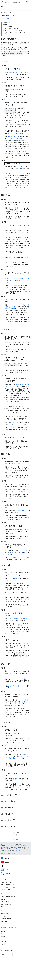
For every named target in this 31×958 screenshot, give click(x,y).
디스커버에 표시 (23, 679)
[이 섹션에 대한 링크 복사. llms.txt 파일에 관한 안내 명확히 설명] (6, 228)
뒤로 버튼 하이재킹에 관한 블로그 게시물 (18, 557)
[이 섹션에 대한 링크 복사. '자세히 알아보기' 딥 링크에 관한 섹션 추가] (8, 508)
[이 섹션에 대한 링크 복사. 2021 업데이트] (16, 820)
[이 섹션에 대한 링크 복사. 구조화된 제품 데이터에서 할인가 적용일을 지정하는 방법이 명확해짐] (25, 133)
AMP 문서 (21, 169)
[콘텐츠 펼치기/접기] (11, 23)
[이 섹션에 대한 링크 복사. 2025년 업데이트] (18, 795)
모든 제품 (3, 944)
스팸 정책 (9, 422)
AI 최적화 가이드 (19, 233)
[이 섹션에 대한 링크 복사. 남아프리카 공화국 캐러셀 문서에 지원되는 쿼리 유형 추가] (18, 751)
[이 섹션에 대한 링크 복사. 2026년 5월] (12, 330)
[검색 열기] (24, 2)
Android (3, 931)
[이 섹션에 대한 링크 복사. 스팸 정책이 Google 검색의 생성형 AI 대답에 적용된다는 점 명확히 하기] (27, 419)
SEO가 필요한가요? (9, 309)
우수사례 (3, 906)
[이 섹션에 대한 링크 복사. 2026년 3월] (12, 565)
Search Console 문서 (6, 904)
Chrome (3, 934)
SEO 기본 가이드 (5, 899)
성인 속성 (15, 370)
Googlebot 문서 (8, 705)
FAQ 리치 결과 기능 (12, 257)
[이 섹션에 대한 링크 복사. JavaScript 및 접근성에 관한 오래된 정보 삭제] (12, 616)
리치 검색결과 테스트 (6, 916)
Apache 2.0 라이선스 (7, 847)
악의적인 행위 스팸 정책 (16, 552)
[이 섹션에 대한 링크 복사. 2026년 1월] (11, 723)
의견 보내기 (6, 18)
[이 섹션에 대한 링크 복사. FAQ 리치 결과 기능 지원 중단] (25, 438)
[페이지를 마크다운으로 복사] (18, 39)
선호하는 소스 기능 (12, 467)
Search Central (18, 2)
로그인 (27, 2)
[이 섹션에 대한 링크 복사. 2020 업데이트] (16, 827)
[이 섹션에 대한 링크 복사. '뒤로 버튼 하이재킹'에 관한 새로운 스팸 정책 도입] (14, 547)
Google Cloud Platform (7, 939)
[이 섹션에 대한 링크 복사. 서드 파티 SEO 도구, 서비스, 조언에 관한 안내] (10, 302)
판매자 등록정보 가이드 (13, 136)
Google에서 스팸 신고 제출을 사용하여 (17, 529)
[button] (15, 795)
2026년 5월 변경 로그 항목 (14, 262)
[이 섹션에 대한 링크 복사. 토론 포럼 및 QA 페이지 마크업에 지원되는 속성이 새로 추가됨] (21, 575)
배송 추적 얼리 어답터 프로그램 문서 (17, 72)
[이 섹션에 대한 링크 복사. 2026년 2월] (12, 664)
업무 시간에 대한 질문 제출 (7, 884)
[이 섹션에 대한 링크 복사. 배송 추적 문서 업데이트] (21, 69)
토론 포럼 (9, 578)
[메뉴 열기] (2, 2)
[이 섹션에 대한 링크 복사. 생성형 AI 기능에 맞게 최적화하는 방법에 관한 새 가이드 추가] (20, 381)
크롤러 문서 (23, 702)
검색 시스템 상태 (5, 901)
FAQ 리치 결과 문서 (12, 441)
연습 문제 (15, 779)
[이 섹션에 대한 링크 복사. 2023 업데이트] (16, 808)
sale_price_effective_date (11, 153)
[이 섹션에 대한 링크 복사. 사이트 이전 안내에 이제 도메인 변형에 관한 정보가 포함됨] (18, 205)
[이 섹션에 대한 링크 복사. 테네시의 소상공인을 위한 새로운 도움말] (7, 275)
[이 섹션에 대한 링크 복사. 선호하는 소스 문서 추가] (21, 730)
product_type (19, 114)
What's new (5, 7)
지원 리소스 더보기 (5, 889)
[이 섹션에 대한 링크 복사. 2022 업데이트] (16, 814)
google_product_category (11, 116)
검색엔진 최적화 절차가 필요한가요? (9, 896)
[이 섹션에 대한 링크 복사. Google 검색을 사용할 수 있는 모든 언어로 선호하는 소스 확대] (21, 464)
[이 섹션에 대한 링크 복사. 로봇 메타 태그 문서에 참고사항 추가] (6, 595)
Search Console (5, 913)
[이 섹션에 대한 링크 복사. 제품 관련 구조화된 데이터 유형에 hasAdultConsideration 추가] (24, 360)
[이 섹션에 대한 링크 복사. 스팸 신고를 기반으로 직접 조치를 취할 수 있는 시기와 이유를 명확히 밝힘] (28, 487)
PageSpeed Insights (6, 918)
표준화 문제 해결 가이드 (13, 89)
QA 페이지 (17, 578)
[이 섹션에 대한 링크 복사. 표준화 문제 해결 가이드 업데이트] (27, 86)
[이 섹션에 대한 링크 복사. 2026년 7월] (12, 62)
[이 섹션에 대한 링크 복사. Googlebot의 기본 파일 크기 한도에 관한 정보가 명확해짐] (19, 697)
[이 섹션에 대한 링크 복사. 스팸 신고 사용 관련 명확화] (23, 526)
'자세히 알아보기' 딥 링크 (22, 511)
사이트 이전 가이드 (15, 208)
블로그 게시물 (16, 788)
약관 (2, 950)
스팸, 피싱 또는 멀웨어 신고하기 (8, 887)
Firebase (3, 936)
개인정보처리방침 (9, 950)
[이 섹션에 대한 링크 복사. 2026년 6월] (12, 195)
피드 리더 (3, 50)
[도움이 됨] (10, 15)
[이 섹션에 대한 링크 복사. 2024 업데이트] (16, 802)
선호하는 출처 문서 (12, 342)
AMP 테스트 (4, 921)
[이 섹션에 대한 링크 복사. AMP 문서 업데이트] (18, 164)
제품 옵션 (20, 363)
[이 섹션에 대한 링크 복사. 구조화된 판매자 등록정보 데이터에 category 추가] (16, 105)
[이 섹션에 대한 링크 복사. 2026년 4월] (12, 454)
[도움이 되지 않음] (13, 15)
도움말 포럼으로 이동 (6, 882)
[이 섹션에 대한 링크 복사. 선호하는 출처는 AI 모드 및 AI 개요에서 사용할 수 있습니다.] (18, 339)
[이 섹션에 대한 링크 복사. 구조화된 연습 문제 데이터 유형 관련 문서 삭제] (10, 776)
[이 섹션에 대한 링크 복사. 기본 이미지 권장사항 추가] (23, 640)
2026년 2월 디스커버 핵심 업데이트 (17, 686)
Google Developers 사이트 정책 (10, 848)
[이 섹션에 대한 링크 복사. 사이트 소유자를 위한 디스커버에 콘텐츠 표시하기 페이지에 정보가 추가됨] (6, 676)
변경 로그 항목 (25, 788)
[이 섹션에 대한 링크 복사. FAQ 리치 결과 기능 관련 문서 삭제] (6, 254)
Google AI (3, 941)
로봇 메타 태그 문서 (9, 602)
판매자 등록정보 (11, 108)
